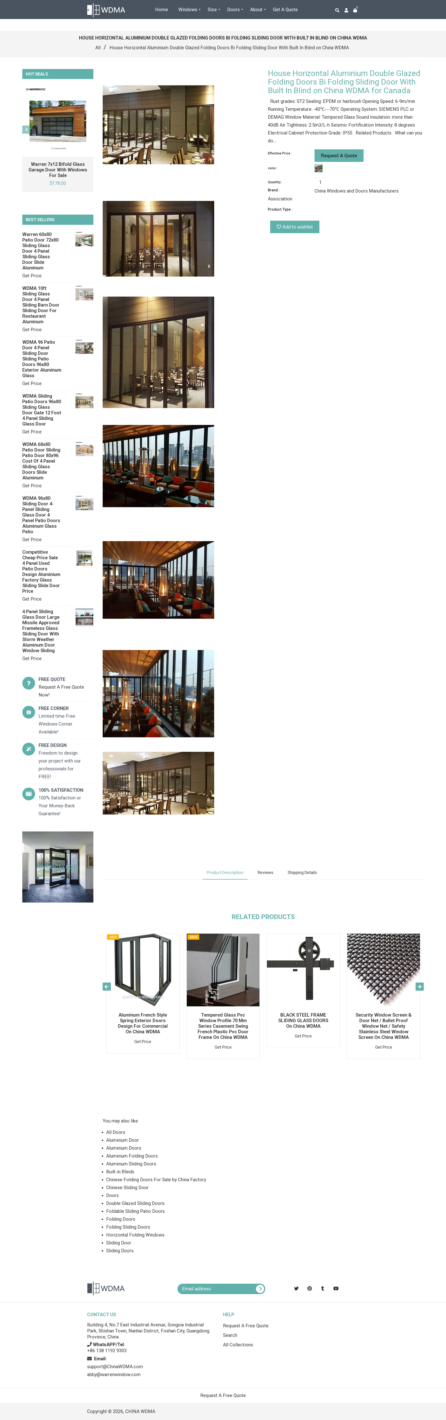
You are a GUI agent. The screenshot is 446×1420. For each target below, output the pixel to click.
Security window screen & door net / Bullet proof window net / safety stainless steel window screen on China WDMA (384, 1026)
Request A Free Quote (246, 1325)
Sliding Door (118, 1243)
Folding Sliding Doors (128, 1227)
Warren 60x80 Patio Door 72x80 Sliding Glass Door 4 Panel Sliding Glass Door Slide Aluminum (40, 251)
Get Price (32, 275)
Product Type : (280, 209)
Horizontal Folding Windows (135, 1235)
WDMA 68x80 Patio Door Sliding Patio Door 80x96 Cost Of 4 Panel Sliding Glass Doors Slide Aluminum (41, 461)
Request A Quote (339, 155)
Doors (112, 1195)
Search (230, 1335)
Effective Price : (280, 153)
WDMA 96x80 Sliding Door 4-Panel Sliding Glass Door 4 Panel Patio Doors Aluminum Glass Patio (41, 514)
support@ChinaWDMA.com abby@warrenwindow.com (115, 1366)
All (98, 47)
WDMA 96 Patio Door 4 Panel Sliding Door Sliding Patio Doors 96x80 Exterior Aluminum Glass (41, 358)
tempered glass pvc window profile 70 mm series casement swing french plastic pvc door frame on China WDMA (223, 1026)
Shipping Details (302, 872)
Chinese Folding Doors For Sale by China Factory (156, 1179)
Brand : (274, 190)
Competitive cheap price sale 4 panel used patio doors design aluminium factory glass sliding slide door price (41, 571)
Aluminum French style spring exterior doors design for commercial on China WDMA (143, 1023)
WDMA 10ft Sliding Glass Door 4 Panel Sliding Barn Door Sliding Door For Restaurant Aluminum (40, 304)
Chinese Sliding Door (127, 1187)
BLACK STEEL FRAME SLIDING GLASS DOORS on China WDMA (303, 1020)
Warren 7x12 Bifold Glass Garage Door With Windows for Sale (58, 169)
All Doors (115, 1132)
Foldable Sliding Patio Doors (135, 1211)
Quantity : (275, 182)
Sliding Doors (120, 1250)
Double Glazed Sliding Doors (135, 1203)
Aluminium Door (122, 1140)
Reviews (265, 872)
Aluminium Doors (123, 1148)
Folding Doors (120, 1219)
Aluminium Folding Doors (132, 1156)
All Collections (238, 1345)
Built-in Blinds (120, 1172)
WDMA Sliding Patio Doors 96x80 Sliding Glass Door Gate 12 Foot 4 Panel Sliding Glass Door (41, 410)
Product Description (225, 872)
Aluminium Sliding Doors (131, 1164)
